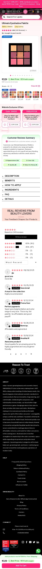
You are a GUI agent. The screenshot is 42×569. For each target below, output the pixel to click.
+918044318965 (23, 533)
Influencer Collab (21, 485)
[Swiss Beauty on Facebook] (26, 541)
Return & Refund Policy (21, 468)
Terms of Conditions (22, 509)
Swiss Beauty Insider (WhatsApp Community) (21, 499)
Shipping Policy (22, 465)
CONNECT (7, 522)
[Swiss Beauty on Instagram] (23, 541)
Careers (21, 512)
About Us (22, 495)
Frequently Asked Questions (21, 462)
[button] (10, 243)
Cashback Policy (21, 472)
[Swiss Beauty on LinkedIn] (38, 541)
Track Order (22, 478)
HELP (5, 458)
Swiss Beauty (8, 492)
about (6, 382)
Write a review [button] (21, 237)
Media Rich (21, 515)
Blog (21, 502)
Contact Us (21, 475)
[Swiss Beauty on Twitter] (34, 541)
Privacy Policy (21, 505)
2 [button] (15, 354)
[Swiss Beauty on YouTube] (30, 541)
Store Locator (21, 481)
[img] (17, 270)
